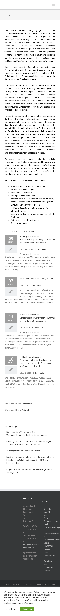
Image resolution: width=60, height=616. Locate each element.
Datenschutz (27, 404)
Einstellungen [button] (11, 609)
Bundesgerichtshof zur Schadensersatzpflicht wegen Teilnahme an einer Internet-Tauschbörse (37, 239)
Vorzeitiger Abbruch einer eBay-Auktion (36, 278)
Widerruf (25, 410)
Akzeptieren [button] (27, 609)
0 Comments (40, 249)
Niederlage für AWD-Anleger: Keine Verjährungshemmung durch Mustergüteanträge (49, 518)
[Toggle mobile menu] (53, 4)
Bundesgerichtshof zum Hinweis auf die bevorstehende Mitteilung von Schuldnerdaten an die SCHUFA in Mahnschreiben (30, 460)
